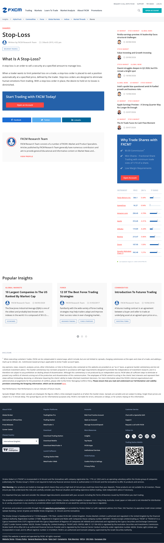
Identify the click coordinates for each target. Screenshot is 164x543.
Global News (146, 31)
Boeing (120, 237)
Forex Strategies (86, 321)
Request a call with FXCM (124, 4)
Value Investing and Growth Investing (134, 52)
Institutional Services (92, 450)
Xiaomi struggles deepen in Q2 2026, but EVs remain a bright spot (137, 69)
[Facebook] (127, 436)
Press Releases (7, 425)
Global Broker (7, 415)
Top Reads (88, 441)
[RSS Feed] (153, 436)
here (64, 383)
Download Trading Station (53, 436)
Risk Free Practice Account (94, 415)
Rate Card (53, 539)
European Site (100, 539)
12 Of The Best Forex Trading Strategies (79, 294)
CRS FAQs (90, 539)
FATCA (82, 539)
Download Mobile (50, 441)
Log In (159, 4)
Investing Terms (122, 321)
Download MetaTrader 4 (52, 445)
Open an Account (25, 105)
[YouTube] (140, 436)
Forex (42, 19)
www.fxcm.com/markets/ (55, 508)
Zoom (119, 244)
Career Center (7, 429)
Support (140, 4)
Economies (11, 321)
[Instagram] (147, 436)
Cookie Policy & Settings (93, 461)
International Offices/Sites (12, 420)
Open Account (152, 10)
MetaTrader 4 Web (50, 461)
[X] (134, 436)
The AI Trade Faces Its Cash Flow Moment (136, 123)
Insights (5, 19)
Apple (119, 221)
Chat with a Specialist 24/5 (135, 415)
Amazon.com (122, 213)
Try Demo (150, 4)
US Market (121, 31)
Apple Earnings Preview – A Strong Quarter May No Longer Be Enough (139, 106)
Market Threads (79, 19)
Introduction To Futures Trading (136, 292)
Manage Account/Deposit (93, 425)
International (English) (12, 441)
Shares (92, 19)
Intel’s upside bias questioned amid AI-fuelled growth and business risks (137, 88)
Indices (66, 19)
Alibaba (120, 229)
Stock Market (134, 31)
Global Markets (54, 19)
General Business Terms (37, 539)
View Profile (26, 156)
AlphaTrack (17, 19)
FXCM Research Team (27, 42)
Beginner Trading (11, 49)
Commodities (31, 19)
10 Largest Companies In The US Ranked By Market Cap (26, 294)
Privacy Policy (89, 466)
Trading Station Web (50, 457)
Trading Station (49, 420)
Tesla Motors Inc (124, 197)
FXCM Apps (88, 445)
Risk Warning (73, 539)
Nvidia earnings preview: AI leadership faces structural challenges (137, 36)
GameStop (121, 205)
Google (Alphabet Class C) (124, 252)
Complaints (62, 539)
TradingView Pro (49, 415)
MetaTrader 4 (48, 425)
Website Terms (8, 539)
